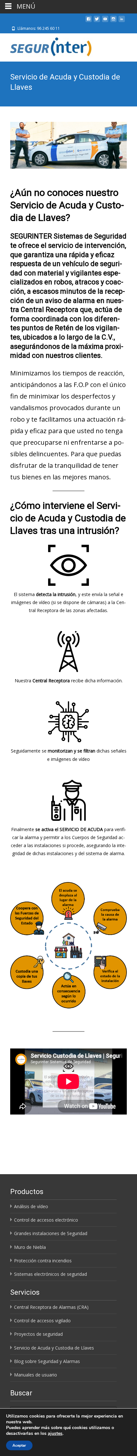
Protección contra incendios (43, 1261)
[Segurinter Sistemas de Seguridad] (47, 46)
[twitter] (97, 21)
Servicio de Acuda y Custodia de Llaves (54, 1348)
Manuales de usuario (35, 1375)
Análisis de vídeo (31, 1206)
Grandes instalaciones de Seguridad (50, 1233)
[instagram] (113, 21)
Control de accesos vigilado (42, 1320)
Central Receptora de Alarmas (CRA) (51, 1307)
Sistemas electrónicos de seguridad (50, 1274)
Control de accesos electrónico (46, 1220)
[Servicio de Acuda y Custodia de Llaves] (68, 145)
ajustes (55, 1433)
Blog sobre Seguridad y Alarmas (47, 1361)
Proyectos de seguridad (38, 1334)
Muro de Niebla (30, 1247)
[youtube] (105, 21)
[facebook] (88, 21)
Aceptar (19, 1445)
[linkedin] (122, 21)
